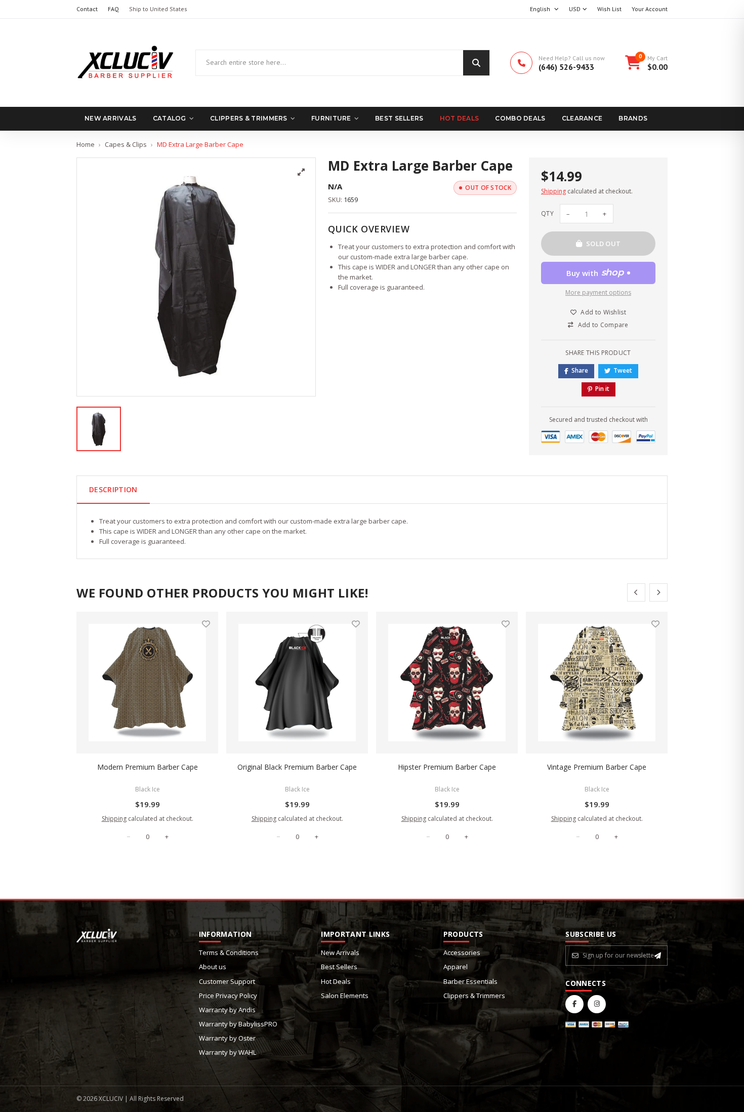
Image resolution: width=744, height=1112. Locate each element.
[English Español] (544, 9)
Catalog (169, 118)
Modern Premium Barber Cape (147, 767)
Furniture (331, 118)
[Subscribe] (657, 955)
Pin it (602, 388)
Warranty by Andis (227, 1009)
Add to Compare (603, 325)
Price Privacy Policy (228, 995)
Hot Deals (459, 118)
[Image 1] (98, 429)
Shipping (553, 191)
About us (212, 966)
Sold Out (603, 243)
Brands (632, 118)
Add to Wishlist (603, 312)
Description (113, 489)
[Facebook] (574, 1004)
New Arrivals (111, 118)
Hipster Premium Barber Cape (447, 767)
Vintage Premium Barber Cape (596, 767)
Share (579, 370)
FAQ (113, 9)
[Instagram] (597, 1004)
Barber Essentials (470, 981)
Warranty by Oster (227, 1038)
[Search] (476, 62)
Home (85, 144)
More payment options (598, 292)
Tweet (622, 370)
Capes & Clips (126, 144)
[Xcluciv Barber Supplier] (125, 63)
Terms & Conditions (229, 952)
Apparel (455, 966)
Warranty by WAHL (227, 1052)
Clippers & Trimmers (248, 118)
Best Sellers (399, 118)
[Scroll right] (658, 592)
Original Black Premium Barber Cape (297, 767)
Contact (87, 9)
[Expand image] (301, 172)
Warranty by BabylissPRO (238, 1023)
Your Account (650, 9)
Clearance (582, 118)
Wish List (609, 9)
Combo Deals (520, 118)
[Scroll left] (636, 592)
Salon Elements (344, 995)
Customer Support (227, 981)
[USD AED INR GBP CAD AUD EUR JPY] (578, 9)
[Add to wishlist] (206, 624)
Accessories (461, 952)
